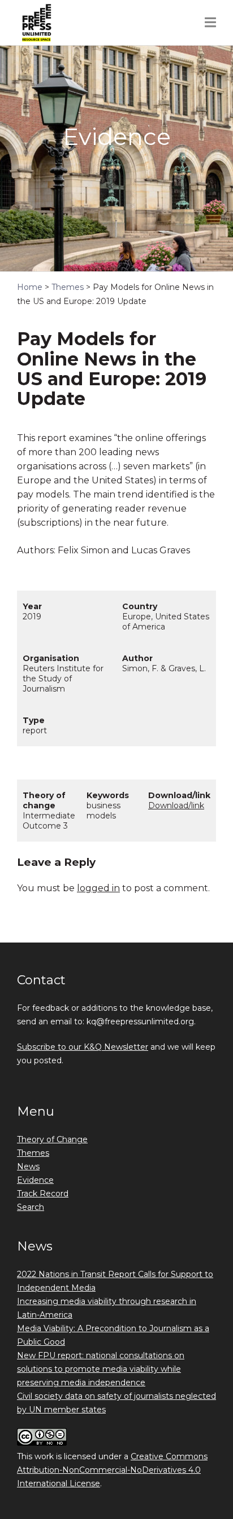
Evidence (35, 1180)
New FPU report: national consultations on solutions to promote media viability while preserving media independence (100, 1369)
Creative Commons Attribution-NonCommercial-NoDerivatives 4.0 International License (112, 1470)
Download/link (176, 805)
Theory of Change (52, 1139)
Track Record (42, 1193)
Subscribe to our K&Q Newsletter (82, 1047)
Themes (33, 1153)
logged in (98, 888)
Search (30, 1207)
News (28, 1166)
